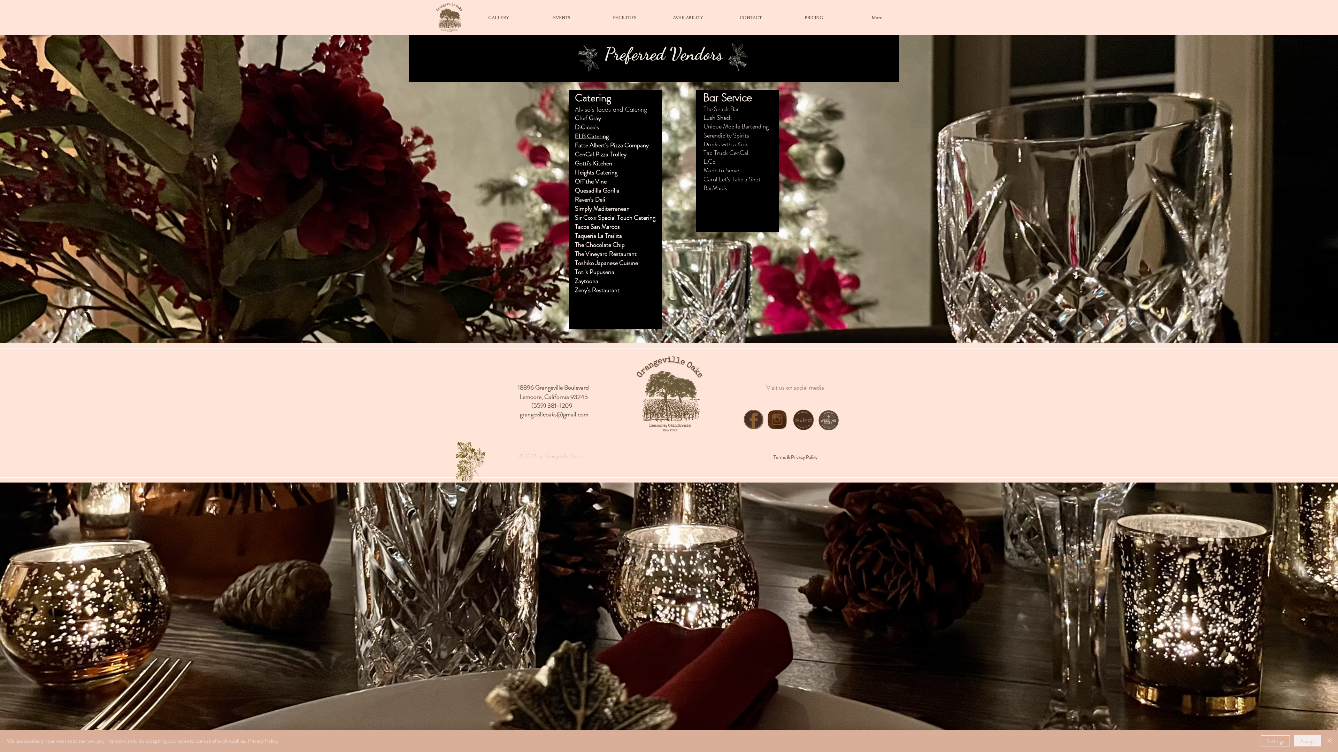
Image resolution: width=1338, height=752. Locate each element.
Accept (1307, 741)
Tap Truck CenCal (725, 152)
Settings (1275, 741)
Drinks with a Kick (725, 144)
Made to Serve (721, 170)
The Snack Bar (721, 108)
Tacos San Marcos (597, 226)
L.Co (709, 161)
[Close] (1329, 740)
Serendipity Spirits (726, 135)
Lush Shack (717, 117)
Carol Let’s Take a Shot (732, 179)
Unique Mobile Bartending (736, 126)
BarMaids (716, 188)
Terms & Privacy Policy (795, 457)
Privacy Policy (263, 741)
